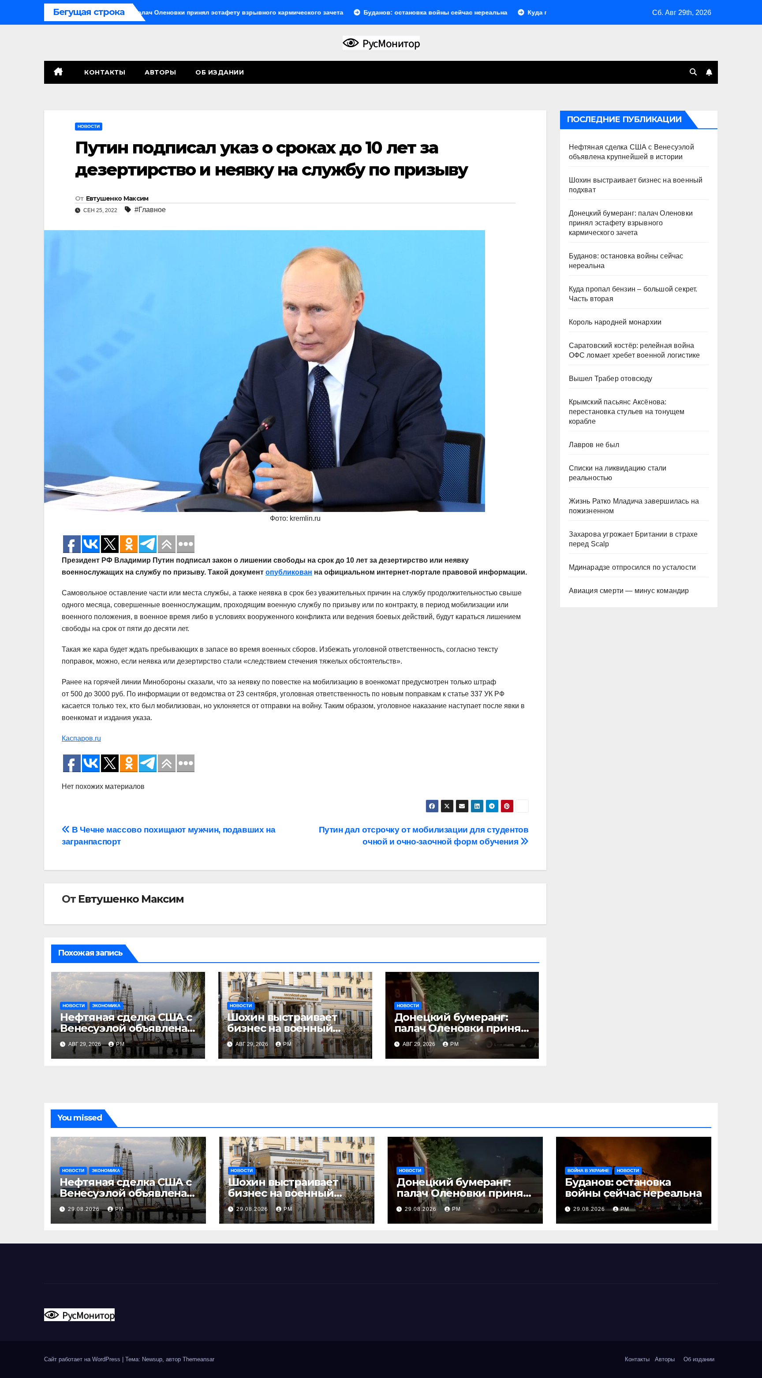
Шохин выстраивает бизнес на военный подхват (282, 1028)
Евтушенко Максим (117, 198)
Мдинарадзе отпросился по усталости (632, 567)
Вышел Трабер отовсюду (611, 378)
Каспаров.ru (81, 738)
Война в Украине (588, 1170)
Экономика (106, 1005)
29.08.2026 (84, 1209)
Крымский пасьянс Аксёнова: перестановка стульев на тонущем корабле (627, 411)
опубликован (288, 572)
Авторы (160, 72)
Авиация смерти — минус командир (629, 590)
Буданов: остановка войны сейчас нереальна (633, 1187)
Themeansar (198, 1359)
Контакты (104, 72)
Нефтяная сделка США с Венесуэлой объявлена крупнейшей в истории (126, 1028)
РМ (120, 1044)
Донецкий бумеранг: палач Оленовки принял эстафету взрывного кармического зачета (631, 222)
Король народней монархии (615, 322)
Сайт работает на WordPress (83, 1359)
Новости (89, 126)
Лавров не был (594, 444)
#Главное (150, 209)
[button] (693, 72)
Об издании (219, 72)
